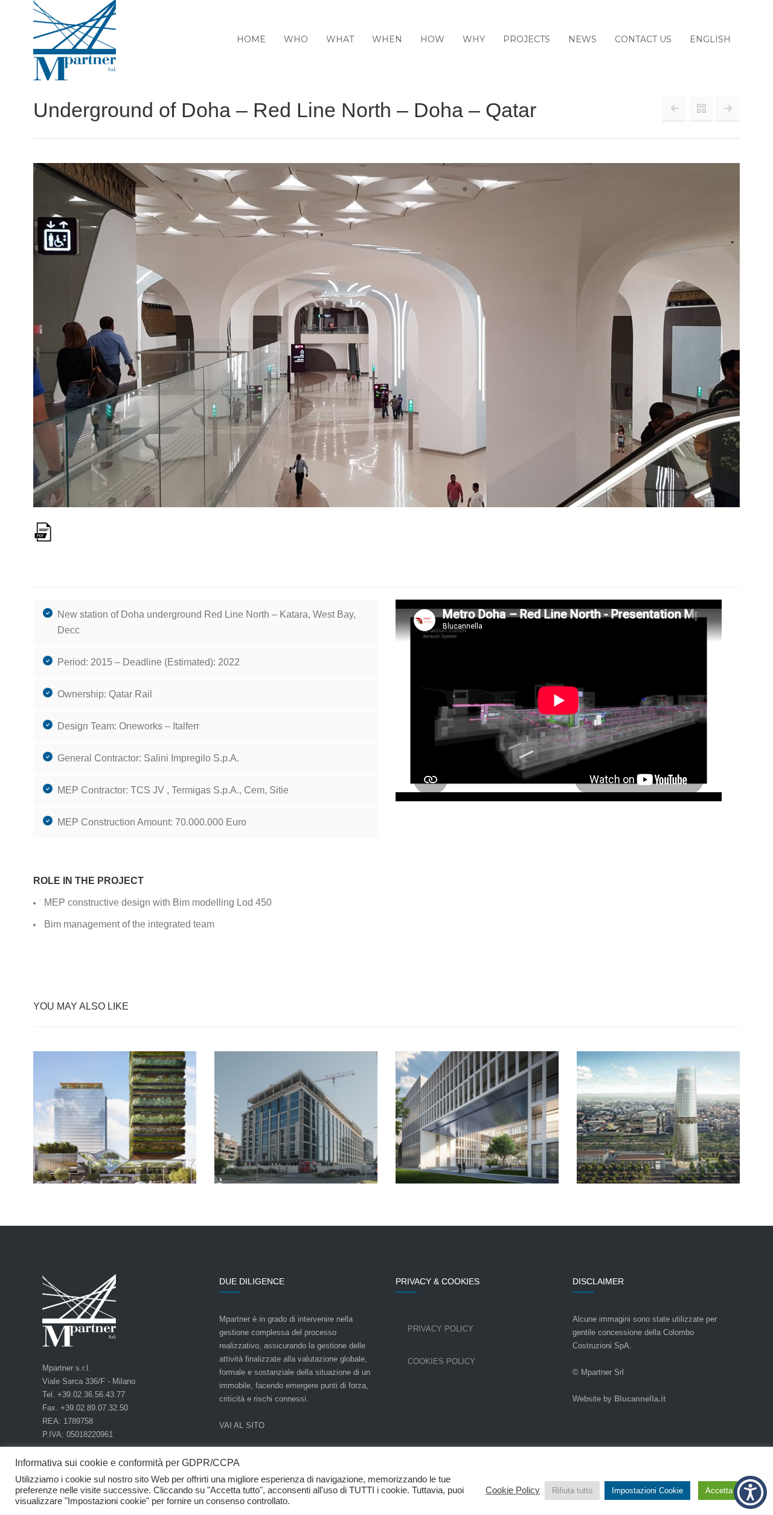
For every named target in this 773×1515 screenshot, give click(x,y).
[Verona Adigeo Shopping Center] (674, 109)
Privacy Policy (440, 1328)
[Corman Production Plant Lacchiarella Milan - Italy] (728, 109)
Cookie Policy (513, 1490)
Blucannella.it (640, 1398)
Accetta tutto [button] (728, 1490)
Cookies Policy (441, 1361)
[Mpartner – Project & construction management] (67, 41)
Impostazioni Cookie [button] (647, 1490)
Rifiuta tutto (572, 1490)
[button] (750, 1492)
